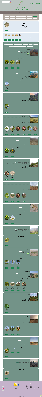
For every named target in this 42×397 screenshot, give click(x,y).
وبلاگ (30, 390)
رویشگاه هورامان (28, 71)
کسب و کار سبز (30, 387)
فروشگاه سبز (27, 9)
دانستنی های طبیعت (31, 385)
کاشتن (6, 30)
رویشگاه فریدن (28, 249)
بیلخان (26, 387)
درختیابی (38, 388)
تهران (12, 16)
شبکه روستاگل (31, 389)
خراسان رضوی (7, 16)
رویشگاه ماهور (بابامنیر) (27, 271)
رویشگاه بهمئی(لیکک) (27, 227)
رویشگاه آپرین (28, 315)
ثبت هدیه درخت (27, 388)
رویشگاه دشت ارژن (28, 115)
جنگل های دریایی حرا (27, 360)
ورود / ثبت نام (38, 1)
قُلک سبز (30, 388)
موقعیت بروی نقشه (18, 51)
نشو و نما (22, 9)
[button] (14, 9)
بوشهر (18, 16)
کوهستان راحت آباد (28, 49)
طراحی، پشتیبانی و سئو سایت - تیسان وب (21, 396)
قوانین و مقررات (27, 385)
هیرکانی (29, 293)
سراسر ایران (35, 16)
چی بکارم (27, 386)
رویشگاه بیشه (28, 160)
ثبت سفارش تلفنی (35, 388)
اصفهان (29, 16)
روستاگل (22, 12)
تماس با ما (16, 9)
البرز (23, 16)
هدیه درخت (22, 7)
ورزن (29, 93)
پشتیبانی (34, 386)
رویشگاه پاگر (28, 182)
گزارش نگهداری (38, 387)
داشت (15, 46)
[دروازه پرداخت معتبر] (15, 384)
